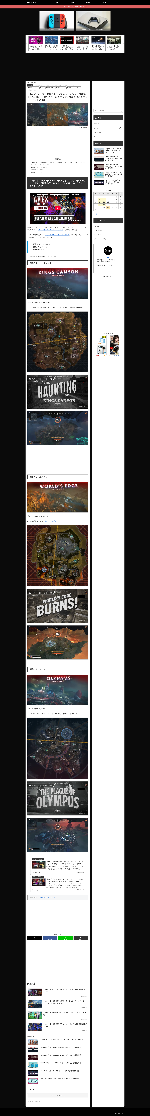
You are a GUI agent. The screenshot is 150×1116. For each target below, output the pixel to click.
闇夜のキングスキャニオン (74, 87)
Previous (27, 44)
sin (108, 257)
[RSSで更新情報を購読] (108, 269)
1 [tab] (74, 54)
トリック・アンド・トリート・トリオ (57, 235)
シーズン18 (54, 85)
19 (104, 204)
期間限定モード (50, 87)
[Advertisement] (75, 66)
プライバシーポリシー (101, 239)
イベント (47, 85)
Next (123, 44)
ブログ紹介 (97, 226)
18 (100, 204)
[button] (81, 938)
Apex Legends (39, 85)
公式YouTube (42, 897)
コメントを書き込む (57, 1095)
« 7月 (95, 214)
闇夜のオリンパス (61, 87)
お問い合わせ (98, 230)
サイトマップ (98, 234)
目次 (55, 159)
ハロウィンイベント (34, 87)
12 (104, 202)
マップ (42, 87)
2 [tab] (76, 54)
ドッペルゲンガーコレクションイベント (69, 85)
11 (100, 202)
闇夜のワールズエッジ (34, 90)
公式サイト (51, 897)
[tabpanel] (35, 43)
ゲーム (30, 85)
